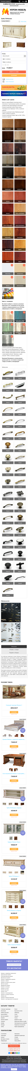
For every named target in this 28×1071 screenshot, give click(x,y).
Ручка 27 (8, 390)
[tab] (14, 646)
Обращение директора (20, 1035)
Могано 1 (8, 201)
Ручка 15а (20, 535)
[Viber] (15, 1053)
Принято (14, 1069)
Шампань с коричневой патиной (20, 333)
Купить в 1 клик (14, 72)
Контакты (17, 1039)
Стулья (16, 1017)
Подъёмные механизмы (20, 1024)
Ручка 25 (8, 402)
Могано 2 (20, 201)
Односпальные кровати (6, 974)
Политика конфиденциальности (6, 1061)
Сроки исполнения (10, 81)
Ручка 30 (20, 426)
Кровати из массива (5, 986)
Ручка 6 (20, 462)
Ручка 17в (20, 571)
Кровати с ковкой (5, 980)
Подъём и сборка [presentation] (14, 652)
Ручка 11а (20, 498)
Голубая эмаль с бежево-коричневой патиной (20, 321)
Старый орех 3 (20, 189)
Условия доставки (9, 79)
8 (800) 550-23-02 (9, 4)
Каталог (2, 1037)
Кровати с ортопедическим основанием (9, 999)
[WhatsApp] (17, 1053)
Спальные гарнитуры (5, 1009)
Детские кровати (4, 983)
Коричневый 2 (20, 237)
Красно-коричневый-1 (20, 213)
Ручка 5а (8, 462)
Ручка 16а (20, 547)
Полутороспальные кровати (7, 976)
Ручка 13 (8, 522)
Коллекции (3, 1010)
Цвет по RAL (7, 297)
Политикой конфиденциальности (14, 1066)
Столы (16, 1014)
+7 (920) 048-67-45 (14, 1051)
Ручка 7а (8, 486)
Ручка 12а (20, 510)
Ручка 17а (20, 559)
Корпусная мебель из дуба (20, 1021)
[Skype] (19, 1053)
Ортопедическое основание (21, 1023)
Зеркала (16, 1016)
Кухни (16, 1009)
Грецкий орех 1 (8, 128)
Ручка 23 (20, 402)
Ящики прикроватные (19, 1026)
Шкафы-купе (3, 996)
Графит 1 (8, 165)
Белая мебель (4, 1014)
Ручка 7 (20, 474)
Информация (4, 1040)
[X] (13, 1053)
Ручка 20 (8, 595)
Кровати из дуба (18, 1019)
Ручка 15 (8, 535)
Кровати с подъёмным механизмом (8, 973)
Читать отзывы (23, 21)
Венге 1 (20, 140)
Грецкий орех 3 (8, 140)
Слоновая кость (20, 273)
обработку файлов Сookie (6, 1065)
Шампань (8, 285)
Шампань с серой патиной (8, 345)
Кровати (3, 1017)
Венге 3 (20, 153)
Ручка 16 (8, 547)
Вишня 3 (20, 261)
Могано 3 (8, 213)
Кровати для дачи (5, 990)
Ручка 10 (20, 486)
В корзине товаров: (5, 1)
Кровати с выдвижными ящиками (8, 979)
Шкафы (2, 1023)
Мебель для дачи (5, 1012)
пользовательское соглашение (15, 1061)
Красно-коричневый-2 (7, 225)
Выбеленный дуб (20, 285)
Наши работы (17, 1040)
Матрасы (3, 1021)
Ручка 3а (8, 450)
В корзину (14, 75)
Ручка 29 (8, 414)
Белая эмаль (7, 273)
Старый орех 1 (20, 177)
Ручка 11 (8, 498)
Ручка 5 (20, 450)
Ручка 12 (8, 510)
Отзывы (16, 1037)
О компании (3, 1033)
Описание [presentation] (14, 646)
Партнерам (3, 1035)
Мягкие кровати (4, 1019)
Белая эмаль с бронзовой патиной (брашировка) (8, 321)
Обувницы (17, 1012)
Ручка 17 (8, 559)
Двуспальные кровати (5, 977)
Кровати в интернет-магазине (7, 994)
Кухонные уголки (18, 1010)
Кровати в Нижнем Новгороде (7, 997)
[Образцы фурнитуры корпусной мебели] (11, 613)
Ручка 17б (8, 571)
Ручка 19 (20, 583)
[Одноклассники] (11, 1053)
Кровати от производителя (7, 993)
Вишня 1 (20, 249)
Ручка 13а (20, 522)
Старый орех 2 (8, 189)
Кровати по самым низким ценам (8, 982)
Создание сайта (9, 1058)
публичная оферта (23, 1061)
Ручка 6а (8, 474)
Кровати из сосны (5, 988)
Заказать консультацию (14, 964)
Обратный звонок (14, 1045)
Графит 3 (8, 177)
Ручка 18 (8, 583)
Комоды (3, 1024)
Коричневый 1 (8, 237)
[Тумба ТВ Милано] (14, 32)
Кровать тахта (4, 991)
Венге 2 (7, 153)
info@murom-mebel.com (22, 1043)
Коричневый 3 (8, 249)
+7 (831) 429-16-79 (14, 1049)
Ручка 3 (20, 438)
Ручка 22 (8, 378)
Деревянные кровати (5, 985)
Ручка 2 (7, 438)
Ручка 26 (20, 390)
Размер (4, 53)
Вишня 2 (7, 261)
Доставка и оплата (5, 1039)
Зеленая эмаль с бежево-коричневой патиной (8, 333)
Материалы (17, 1033)
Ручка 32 (20, 414)
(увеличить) (8, 130)
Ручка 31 (8, 426)
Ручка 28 (20, 378)
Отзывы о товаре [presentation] (14, 649)
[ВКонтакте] (9, 1053)
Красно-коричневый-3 (20, 225)
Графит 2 (20, 165)
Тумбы (2, 1026)
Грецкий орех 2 (20, 128)
